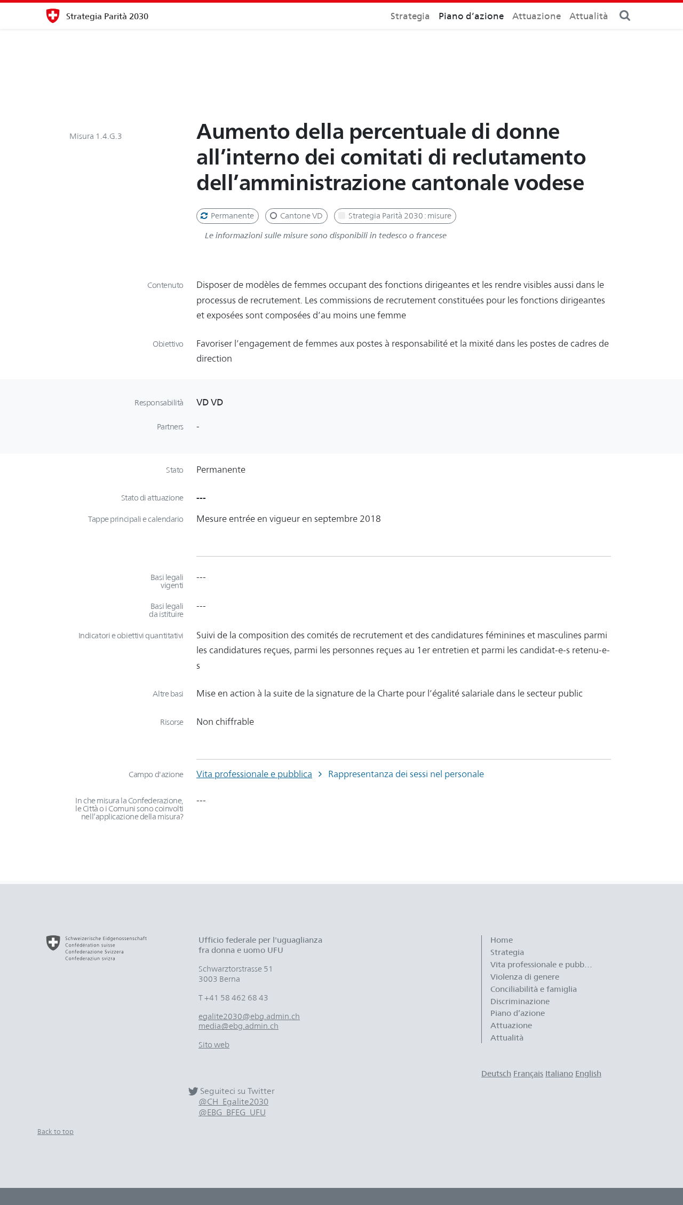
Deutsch (496, 1073)
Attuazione (536, 15)
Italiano (559, 1073)
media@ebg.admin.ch (238, 1026)
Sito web (213, 1045)
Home (501, 940)
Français (528, 1073)
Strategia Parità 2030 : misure (399, 216)
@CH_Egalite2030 (233, 1102)
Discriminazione (520, 1001)
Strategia (410, 15)
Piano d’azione (471, 15)
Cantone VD (301, 216)
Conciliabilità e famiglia (533, 989)
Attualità (588, 15)
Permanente (231, 216)
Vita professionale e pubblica (254, 773)
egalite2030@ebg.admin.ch (249, 1016)
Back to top (55, 1131)
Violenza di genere (524, 977)
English (588, 1073)
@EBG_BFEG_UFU (232, 1112)
